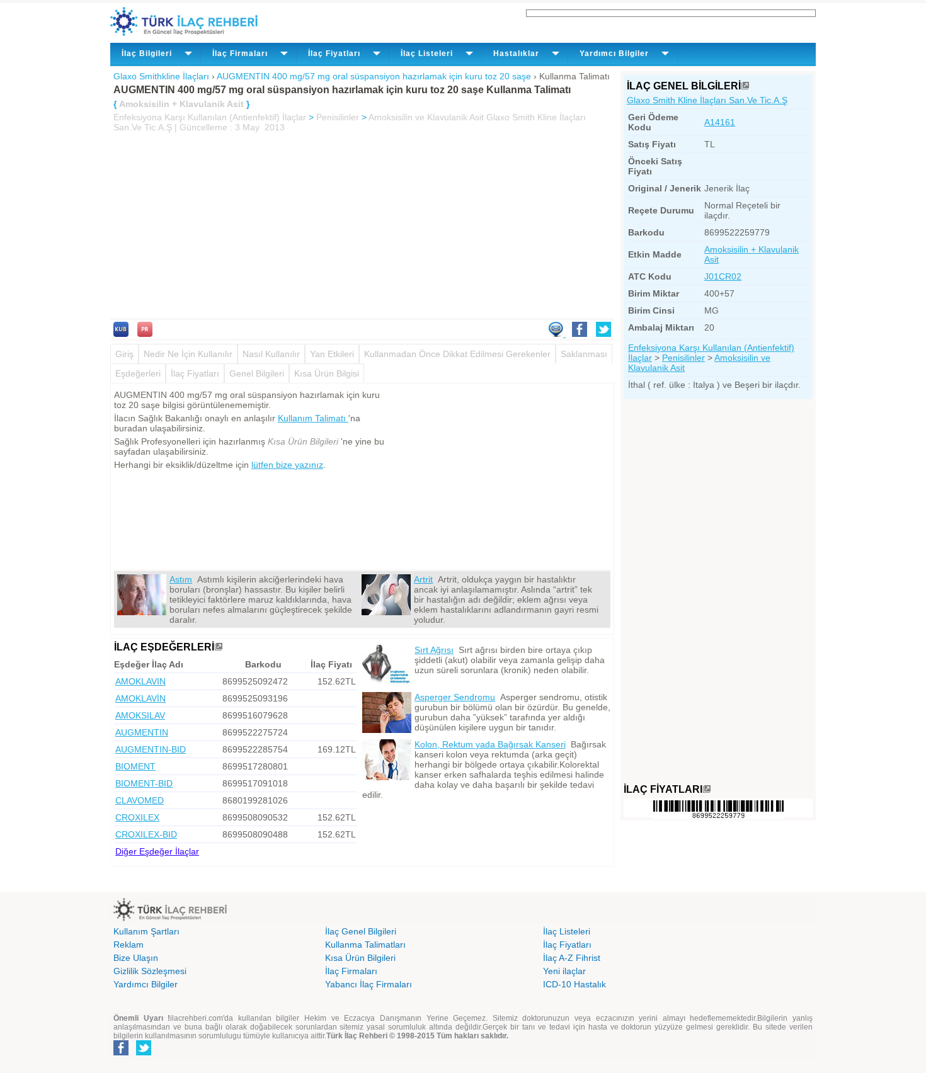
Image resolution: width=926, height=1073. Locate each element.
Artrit (423, 579)
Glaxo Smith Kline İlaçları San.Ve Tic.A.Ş (707, 100)
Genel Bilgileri (256, 373)
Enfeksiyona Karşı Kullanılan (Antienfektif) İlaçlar (209, 117)
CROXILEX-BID (146, 834)
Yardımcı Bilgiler (145, 984)
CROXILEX (137, 817)
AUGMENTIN (141, 732)
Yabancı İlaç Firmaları (368, 984)
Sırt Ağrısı (434, 650)
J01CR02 (722, 276)
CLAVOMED (139, 800)
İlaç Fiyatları (195, 373)
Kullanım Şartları (146, 931)
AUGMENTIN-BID (150, 749)
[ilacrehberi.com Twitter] (143, 1052)
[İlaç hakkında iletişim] (557, 334)
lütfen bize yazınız (287, 465)
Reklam (128, 945)
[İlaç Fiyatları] (706, 789)
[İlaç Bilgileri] (745, 86)
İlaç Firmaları (351, 971)
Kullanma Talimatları (365, 945)
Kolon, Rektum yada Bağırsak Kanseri (490, 744)
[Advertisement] (362, 227)
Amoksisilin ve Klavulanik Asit (426, 117)
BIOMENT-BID (144, 783)
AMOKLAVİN (140, 698)
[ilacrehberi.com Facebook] (121, 1052)
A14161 (719, 122)
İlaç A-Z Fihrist (571, 958)
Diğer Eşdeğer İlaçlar (157, 851)
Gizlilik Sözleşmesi (149, 971)
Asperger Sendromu (454, 697)
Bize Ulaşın (135, 958)
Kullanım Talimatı (313, 418)
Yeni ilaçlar (564, 971)
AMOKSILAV (140, 715)
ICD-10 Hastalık (574, 984)
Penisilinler (337, 117)
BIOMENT (135, 766)
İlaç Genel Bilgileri (360, 931)
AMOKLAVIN (140, 681)
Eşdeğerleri (138, 373)
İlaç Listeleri (566, 931)
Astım (180, 579)
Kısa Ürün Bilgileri (360, 958)
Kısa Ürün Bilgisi (326, 373)
